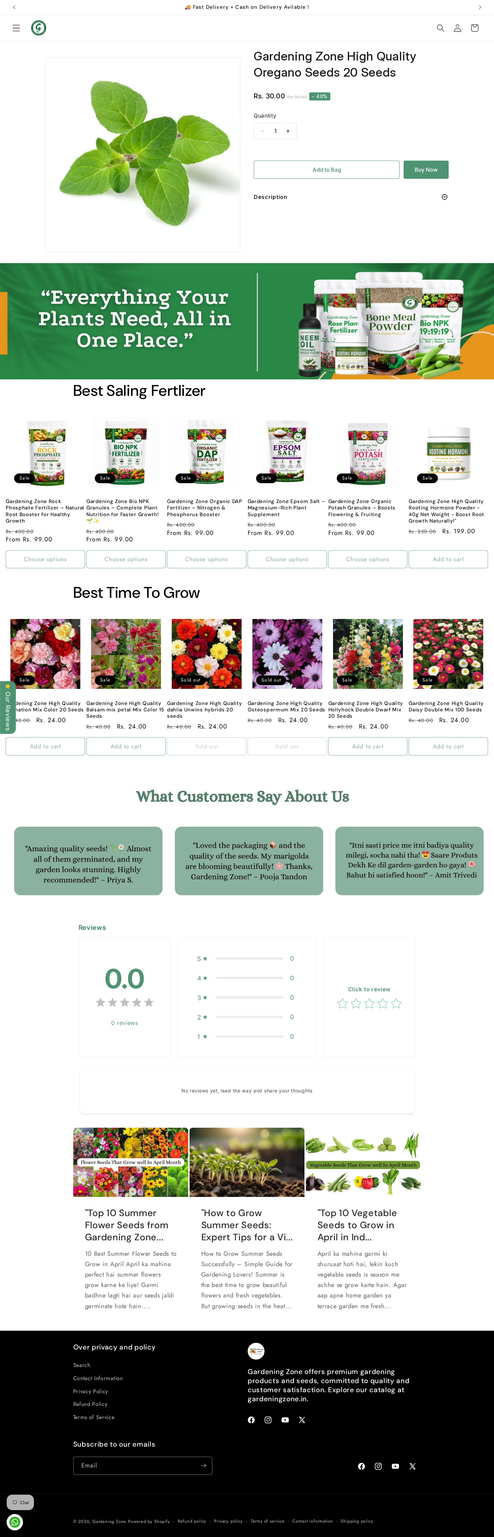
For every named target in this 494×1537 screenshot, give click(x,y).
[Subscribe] (203, 1466)
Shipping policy (357, 1521)
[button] (16, 28)
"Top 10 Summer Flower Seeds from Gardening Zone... (126, 1226)
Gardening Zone (109, 1521)
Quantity (265, 115)
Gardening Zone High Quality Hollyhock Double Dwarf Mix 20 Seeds (366, 710)
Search (81, 1365)
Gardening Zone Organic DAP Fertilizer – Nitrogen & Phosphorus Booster (204, 508)
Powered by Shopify (149, 1521)
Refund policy (192, 1521)
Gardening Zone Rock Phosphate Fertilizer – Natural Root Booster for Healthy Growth (45, 511)
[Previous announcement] (14, 7)
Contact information (312, 1521)
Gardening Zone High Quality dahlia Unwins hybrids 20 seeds (204, 710)
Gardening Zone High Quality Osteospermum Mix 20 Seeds (286, 706)
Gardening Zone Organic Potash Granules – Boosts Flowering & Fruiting (362, 508)
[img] (124, 1003)
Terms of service (268, 1521)
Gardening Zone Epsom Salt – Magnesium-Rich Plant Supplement (286, 508)
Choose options (45, 559)
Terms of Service (94, 1417)
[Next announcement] (479, 7)
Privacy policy (228, 1521)
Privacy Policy (91, 1391)
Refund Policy (90, 1404)
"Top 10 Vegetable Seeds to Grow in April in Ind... (357, 1226)
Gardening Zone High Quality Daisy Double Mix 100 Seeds (446, 706)
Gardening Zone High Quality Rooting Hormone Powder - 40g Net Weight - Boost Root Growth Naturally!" (446, 511)
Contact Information (98, 1378)
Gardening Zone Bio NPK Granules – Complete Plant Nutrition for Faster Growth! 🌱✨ (122, 511)
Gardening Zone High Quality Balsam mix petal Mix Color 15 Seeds (125, 710)
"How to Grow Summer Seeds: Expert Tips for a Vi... (247, 1226)
